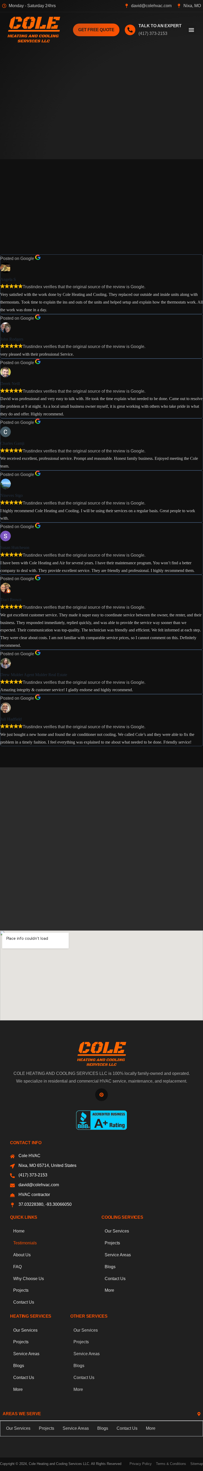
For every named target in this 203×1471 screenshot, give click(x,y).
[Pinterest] (101, 1094)
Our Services (117, 1231)
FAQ (17, 1266)
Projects (21, 1290)
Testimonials (25, 1243)
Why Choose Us (28, 1278)
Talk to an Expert (160, 26)
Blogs (110, 1266)
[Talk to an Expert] (130, 30)
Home (19, 1231)
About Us (22, 1255)
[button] (191, 29)
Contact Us (23, 1302)
